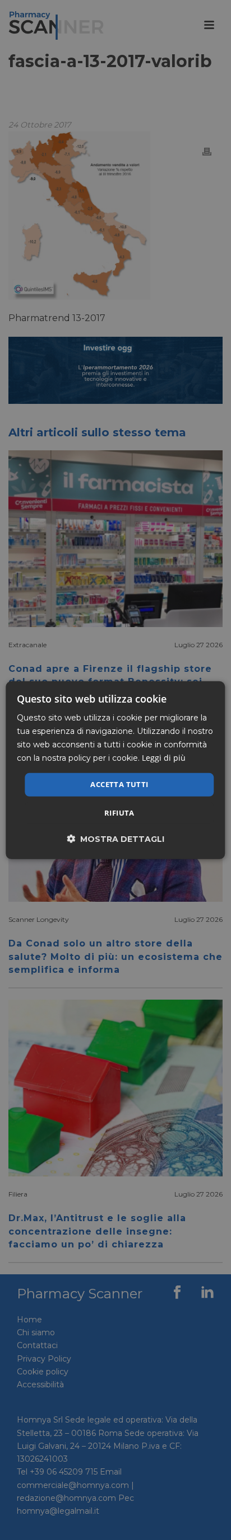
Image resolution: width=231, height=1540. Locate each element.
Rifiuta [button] (119, 813)
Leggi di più (164, 757)
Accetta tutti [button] (119, 784)
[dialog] (115, 770)
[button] (115, 838)
